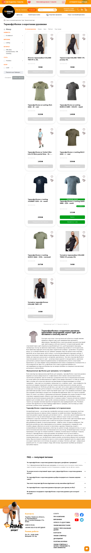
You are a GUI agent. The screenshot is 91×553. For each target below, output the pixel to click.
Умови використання (61, 525)
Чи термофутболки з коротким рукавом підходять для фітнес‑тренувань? (52, 462)
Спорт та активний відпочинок (76, 14)
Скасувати (8, 77)
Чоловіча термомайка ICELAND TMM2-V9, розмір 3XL (72, 256)
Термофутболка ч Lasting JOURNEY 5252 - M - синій (38, 200)
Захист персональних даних (62, 529)
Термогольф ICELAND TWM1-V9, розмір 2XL (72, 59)
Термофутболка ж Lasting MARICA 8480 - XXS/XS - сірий (71, 106)
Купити (72, 217)
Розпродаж (32, 9)
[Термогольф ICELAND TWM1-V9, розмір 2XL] (72, 44)
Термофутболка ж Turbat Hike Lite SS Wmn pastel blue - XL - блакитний (40, 153)
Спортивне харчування (55, 14)
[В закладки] (52, 35)
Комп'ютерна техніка (34, 14)
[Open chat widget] (86, 548)
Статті (56, 513)
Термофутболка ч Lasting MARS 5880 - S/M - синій (72, 202)
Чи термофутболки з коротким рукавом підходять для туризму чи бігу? (51, 487)
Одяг (23, 20)
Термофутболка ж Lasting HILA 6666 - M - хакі (40, 106)
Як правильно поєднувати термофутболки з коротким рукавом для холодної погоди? (53, 492)
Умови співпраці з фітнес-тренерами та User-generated (61, 546)
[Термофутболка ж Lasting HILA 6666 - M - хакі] (40, 91)
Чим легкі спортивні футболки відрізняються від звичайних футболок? (51, 483)
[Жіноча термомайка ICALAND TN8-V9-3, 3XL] (40, 44)
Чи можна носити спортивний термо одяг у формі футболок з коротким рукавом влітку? (54, 472)
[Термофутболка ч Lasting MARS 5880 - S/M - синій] (72, 185)
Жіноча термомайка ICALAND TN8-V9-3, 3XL (39, 59)
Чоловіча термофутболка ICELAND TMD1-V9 (38, 303)
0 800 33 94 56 (69, 10)
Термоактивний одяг (30, 20)
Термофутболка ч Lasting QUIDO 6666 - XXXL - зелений (39, 256)
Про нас (18, 9)
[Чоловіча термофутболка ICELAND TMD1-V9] (40, 288)
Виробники (57, 519)
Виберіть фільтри (18, 77)
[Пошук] (54, 9)
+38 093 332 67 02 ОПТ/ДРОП (35, 527)
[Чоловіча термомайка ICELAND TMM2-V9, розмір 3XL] (72, 241)
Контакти (24, 9)
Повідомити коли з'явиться (40, 72)
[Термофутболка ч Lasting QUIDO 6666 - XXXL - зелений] (40, 241)
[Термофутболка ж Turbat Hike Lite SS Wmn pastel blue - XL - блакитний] (40, 138)
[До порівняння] (51, 38)
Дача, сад (19, 14)
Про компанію (59, 516)
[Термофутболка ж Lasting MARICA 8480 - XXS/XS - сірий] (72, 91)
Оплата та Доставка (61, 522)
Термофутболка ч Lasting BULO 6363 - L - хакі (72, 153)
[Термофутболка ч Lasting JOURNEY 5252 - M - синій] (40, 185)
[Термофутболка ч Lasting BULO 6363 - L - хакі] (72, 138)
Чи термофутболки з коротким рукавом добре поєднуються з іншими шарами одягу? (53, 478)
